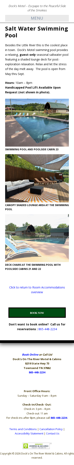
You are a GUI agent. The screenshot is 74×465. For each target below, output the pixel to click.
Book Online (30, 354)
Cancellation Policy (51, 429)
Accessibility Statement (29, 433)
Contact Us (52, 433)
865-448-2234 (47, 329)
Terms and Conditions (23, 429)
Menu (37, 18)
